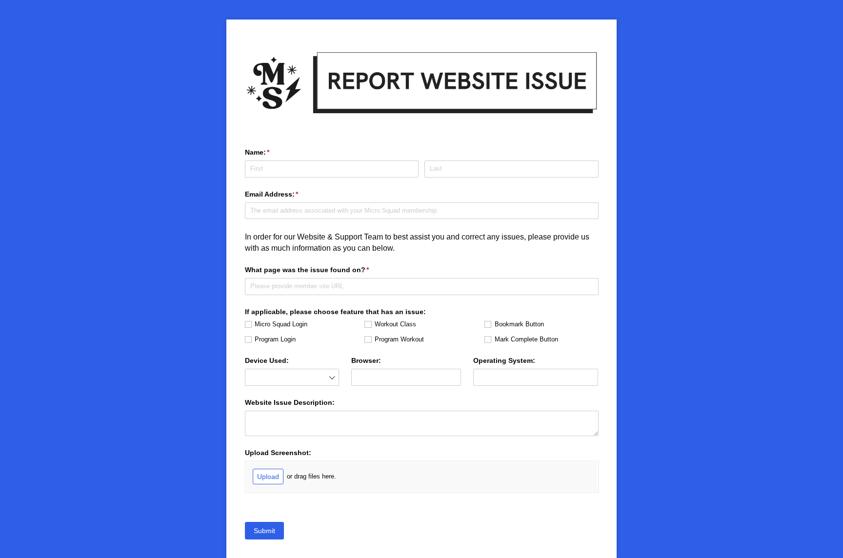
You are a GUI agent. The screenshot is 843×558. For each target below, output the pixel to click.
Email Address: (286, 194)
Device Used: (267, 360)
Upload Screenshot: (278, 453)
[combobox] (292, 377)
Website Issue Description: (290, 402)
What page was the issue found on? (321, 270)
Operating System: (504, 360)
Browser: (366, 360)
